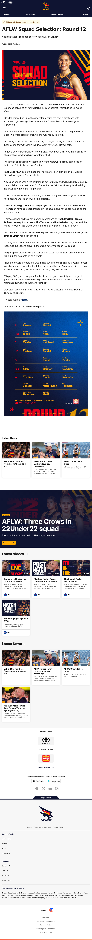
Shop (4, 848)
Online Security (46, 932)
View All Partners (44, 768)
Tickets (85, 15)
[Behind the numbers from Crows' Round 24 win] (16, 460)
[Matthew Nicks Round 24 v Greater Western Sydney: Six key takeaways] (16, 704)
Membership (6, 839)
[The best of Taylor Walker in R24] (76, 579)
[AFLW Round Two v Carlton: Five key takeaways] (46, 460)
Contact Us (6, 866)
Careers (5, 871)
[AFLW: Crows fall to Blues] (76, 460)
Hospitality (6, 853)
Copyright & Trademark (45, 928)
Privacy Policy (58, 827)
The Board (6, 875)
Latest (6, 15)
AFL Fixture (30, 15)
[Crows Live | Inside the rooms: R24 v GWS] (16, 579)
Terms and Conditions (46, 921)
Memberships (57, 15)
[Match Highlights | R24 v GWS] (16, 618)
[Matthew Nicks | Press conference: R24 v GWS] (46, 579)
